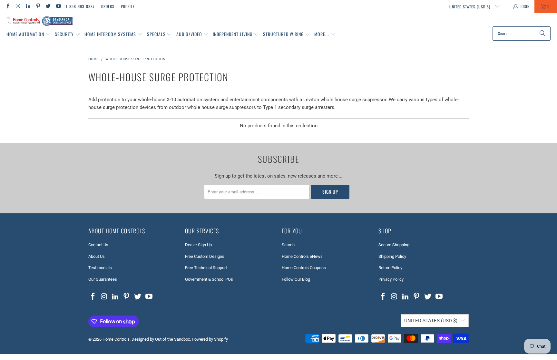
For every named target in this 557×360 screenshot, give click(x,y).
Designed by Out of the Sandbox (161, 339)
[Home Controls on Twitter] (48, 6)
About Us (96, 256)
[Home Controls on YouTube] (58, 6)
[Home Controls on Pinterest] (38, 6)
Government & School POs (209, 279)
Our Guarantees (102, 279)
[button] (28, 34)
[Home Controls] (39, 21)
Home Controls (116, 339)
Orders (107, 6)
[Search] (542, 33)
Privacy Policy (391, 279)
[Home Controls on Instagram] (17, 6)
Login (525, 6)
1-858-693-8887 (80, 6)
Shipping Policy (392, 256)
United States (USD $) (470, 6)
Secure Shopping (393, 244)
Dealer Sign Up (198, 244)
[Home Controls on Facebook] (7, 6)
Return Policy (390, 267)
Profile (128, 6)
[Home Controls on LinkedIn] (28, 6)
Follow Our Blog (296, 279)
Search (288, 244)
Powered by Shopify (210, 339)
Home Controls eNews (302, 256)
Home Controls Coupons (304, 267)
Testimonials (100, 267)
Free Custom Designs (204, 256)
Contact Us (98, 244)
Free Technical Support (206, 267)
